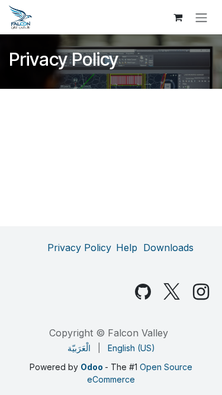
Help (126, 247)
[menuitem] (79, 348)
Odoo (93, 367)
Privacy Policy (79, 247)
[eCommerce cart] (177, 17)
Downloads (168, 247)
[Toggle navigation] (201, 17)
